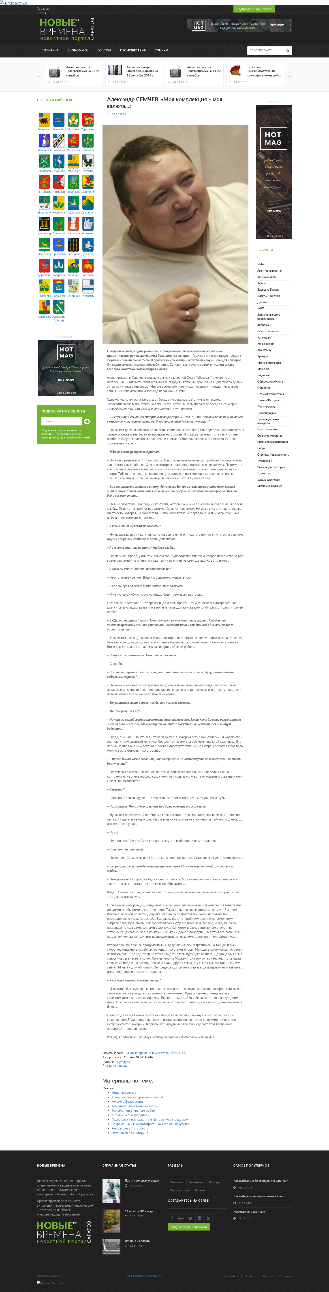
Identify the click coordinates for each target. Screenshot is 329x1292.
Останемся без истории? (129, 1132)
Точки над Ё (264, 461)
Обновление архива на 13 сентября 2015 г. (142, 73)
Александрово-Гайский (58, 318)
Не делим (263, 375)
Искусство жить (267, 331)
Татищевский (44, 150)
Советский (58, 150)
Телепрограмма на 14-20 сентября (204, 73)
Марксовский (73, 212)
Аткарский (87, 296)
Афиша (261, 283)
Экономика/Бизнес (269, 486)
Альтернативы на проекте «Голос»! (137, 1097)
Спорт (261, 448)
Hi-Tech (261, 264)
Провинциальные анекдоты (268, 421)
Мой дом (263, 369)
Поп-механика (266, 406)
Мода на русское (123, 1092)
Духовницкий (87, 254)
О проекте (231, 1276)
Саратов (43, 8)
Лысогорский (87, 212)
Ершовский (58, 254)
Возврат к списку (115, 1066)
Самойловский (87, 150)
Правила (250, 1276)
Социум (161, 50)
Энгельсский (44, 129)
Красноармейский (73, 233)
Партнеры (285, 1276)
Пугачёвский (87, 171)
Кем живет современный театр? (134, 1106)
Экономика (78, 50)
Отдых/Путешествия (270, 394)
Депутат (262, 302)
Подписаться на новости (254, 8)
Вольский (73, 275)
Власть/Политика (268, 296)
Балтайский (87, 275)
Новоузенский (44, 212)
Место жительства (269, 363)
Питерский (44, 191)
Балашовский (44, 296)
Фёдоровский (73, 129)
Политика (50, 50)
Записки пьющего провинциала (268, 316)
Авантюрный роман (269, 270)
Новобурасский (58, 212)
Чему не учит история (271, 467)
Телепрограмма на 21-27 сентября (83, 73)
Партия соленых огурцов (142, 1180)
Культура (104, 50)
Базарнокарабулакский (73, 296)
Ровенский (73, 171)
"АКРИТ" (58, 1276)
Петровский (58, 191)
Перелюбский (73, 191)
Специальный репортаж (272, 442)
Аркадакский (44, 316)
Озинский (88, 191)
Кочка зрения (265, 344)
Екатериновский (73, 254)
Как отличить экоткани (249, 1211)
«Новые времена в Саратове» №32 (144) (156, 1052)
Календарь (264, 337)
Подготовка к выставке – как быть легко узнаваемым (149, 1119)
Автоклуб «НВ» (266, 277)
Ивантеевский (44, 254)
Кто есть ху (264, 350)
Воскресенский (58, 275)
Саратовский (73, 150)
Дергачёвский (44, 275)
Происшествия (133, 50)
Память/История (268, 400)
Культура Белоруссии (127, 1101)
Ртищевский (44, 171)
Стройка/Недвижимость (273, 454)
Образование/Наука (270, 381)
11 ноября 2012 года (139, 1211)
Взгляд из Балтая (268, 289)
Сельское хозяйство (269, 435)
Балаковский (58, 296)
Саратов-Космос (267, 429)
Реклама (267, 1276)
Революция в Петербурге (129, 1128)
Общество (264, 388)
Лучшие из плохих (137, 1241)
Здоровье (263, 325)
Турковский (87, 129)
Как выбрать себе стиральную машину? (260, 1181)
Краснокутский (58, 233)
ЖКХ (260, 308)
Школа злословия (268, 479)
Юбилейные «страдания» (130, 1114)
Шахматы (263, 473)
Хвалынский (58, 129)
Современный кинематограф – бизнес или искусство (150, 1123)
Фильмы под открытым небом (133, 1110)
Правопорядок (266, 413)
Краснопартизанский (44, 233)
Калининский (87, 233)
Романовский (58, 171)
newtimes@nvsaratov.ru (147, 1276)
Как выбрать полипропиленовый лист (259, 1196)
